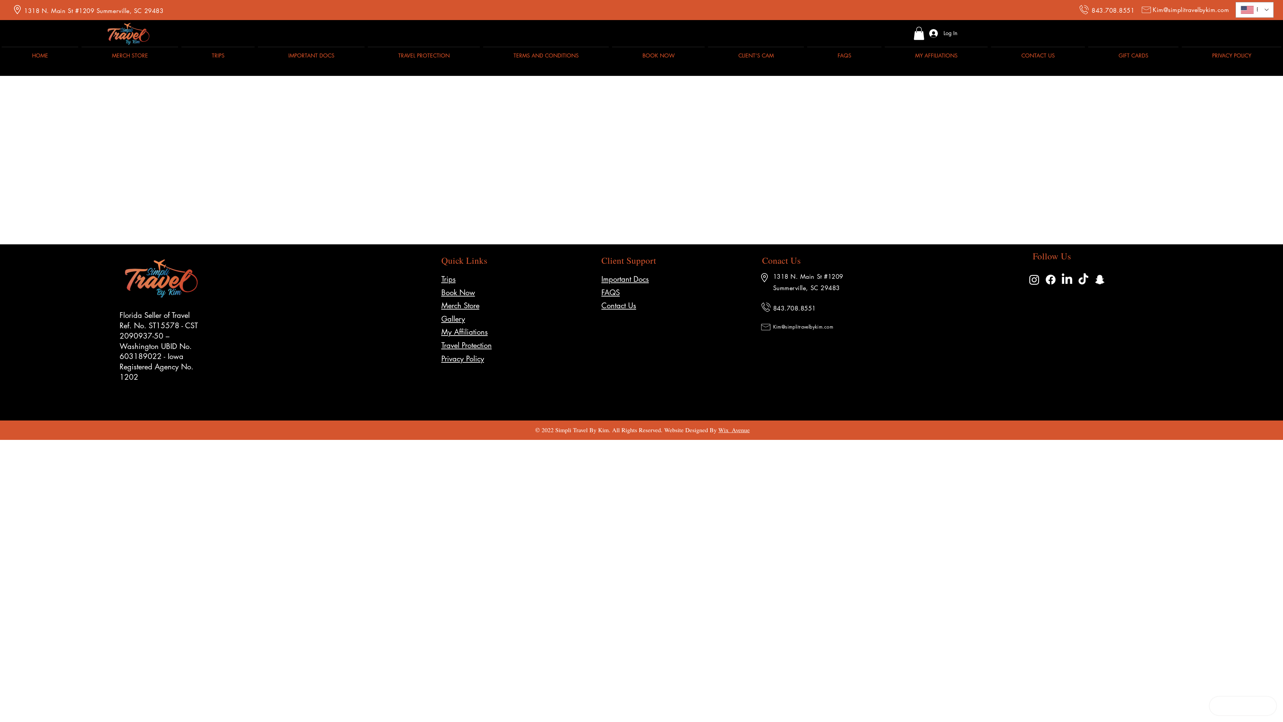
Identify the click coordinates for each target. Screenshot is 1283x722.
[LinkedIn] (1067, 279)
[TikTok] (1083, 279)
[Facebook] (1050, 279)
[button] (918, 33)
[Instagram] (1034, 279)
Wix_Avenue (734, 430)
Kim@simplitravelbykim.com (1191, 10)
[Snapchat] (1099, 279)
